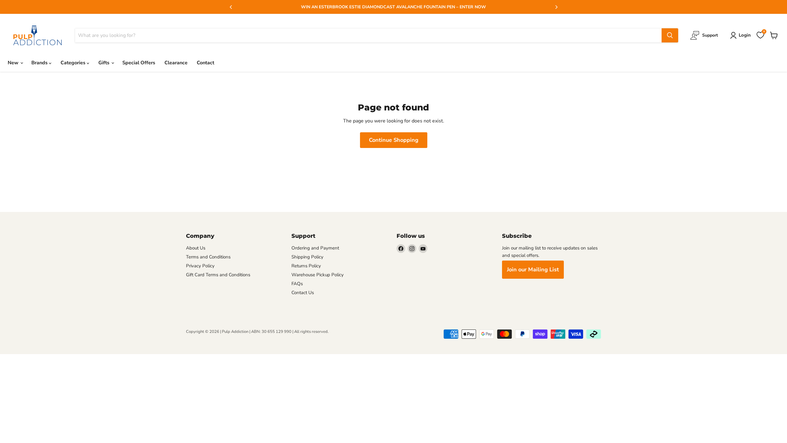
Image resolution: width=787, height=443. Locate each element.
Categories (74, 62)
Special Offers (138, 62)
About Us (195, 248)
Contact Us (302, 292)
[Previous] (231, 7)
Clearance (176, 62)
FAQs (297, 284)
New (14, 62)
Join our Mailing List (533, 269)
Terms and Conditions (208, 257)
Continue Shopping (393, 140)
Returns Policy (306, 266)
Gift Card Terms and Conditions (218, 275)
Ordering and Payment (315, 248)
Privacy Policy (200, 266)
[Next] (556, 7)
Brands (40, 62)
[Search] (670, 35)
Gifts (104, 62)
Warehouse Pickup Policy (317, 275)
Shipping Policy (307, 257)
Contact (205, 62)
